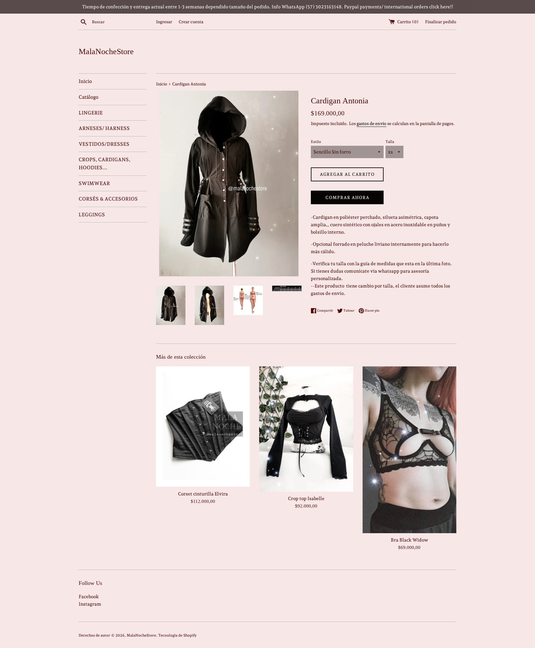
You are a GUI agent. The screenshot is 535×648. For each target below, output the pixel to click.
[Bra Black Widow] (409, 449)
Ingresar (164, 21)
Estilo (316, 142)
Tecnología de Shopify (177, 635)
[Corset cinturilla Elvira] (203, 426)
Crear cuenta (191, 21)
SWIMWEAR (94, 183)
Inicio (85, 81)
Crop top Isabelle (306, 498)
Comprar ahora (347, 197)
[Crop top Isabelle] (306, 428)
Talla (389, 142)
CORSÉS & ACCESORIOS (108, 199)
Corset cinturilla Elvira (203, 494)
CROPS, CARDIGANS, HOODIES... (104, 164)
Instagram (90, 604)
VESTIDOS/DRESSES (104, 144)
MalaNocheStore (106, 51)
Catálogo (88, 97)
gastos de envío (371, 123)
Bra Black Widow (409, 540)
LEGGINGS (92, 215)
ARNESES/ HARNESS (104, 128)
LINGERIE (91, 113)
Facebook (89, 596)
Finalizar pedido (440, 21)
